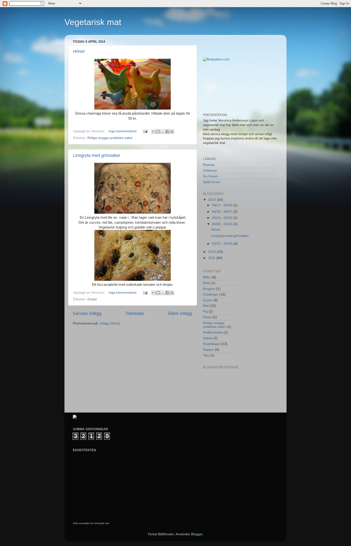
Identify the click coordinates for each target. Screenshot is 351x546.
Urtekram (210, 170)
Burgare (209, 289)
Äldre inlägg (180, 313)
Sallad (207, 338)
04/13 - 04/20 (222, 218)
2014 (212, 199)
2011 (212, 258)
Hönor (79, 51)
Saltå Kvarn (211, 182)
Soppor (208, 349)
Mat (206, 305)
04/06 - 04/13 (222, 224)
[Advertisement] (224, 87)
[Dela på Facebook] (167, 131)
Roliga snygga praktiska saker (110, 138)
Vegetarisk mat (92, 22)
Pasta (207, 317)
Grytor (92, 299)
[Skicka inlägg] (145, 131)
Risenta (208, 165)
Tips (206, 355)
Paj (205, 311)
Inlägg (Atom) (110, 323)
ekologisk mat (101, 523)
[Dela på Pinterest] (172, 131)
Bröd (206, 283)
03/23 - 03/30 (222, 243)
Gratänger (210, 294)
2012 (212, 252)
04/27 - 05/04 (222, 205)
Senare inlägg (87, 313)
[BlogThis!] (158, 131)
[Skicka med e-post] (153, 131)
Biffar (207, 277)
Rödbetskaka (213, 332)
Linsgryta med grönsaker (96, 155)
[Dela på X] (162, 131)
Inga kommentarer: (123, 131)
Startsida (135, 313)
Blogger (196, 534)
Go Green (210, 176)
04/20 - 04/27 (222, 211)
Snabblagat (211, 344)
